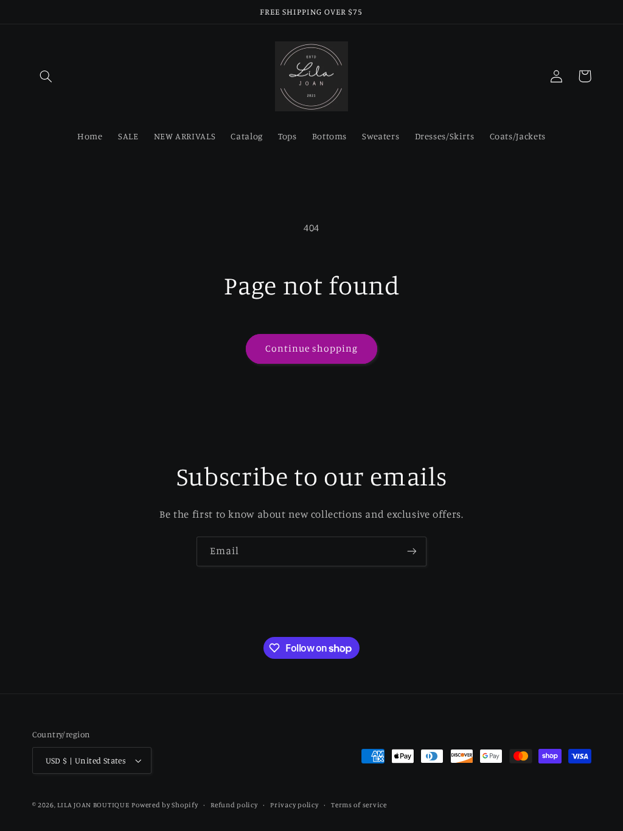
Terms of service (359, 805)
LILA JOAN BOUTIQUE (93, 805)
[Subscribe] (412, 551)
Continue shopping (311, 348)
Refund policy (234, 805)
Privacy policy (294, 805)
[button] (46, 76)
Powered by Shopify (164, 805)
